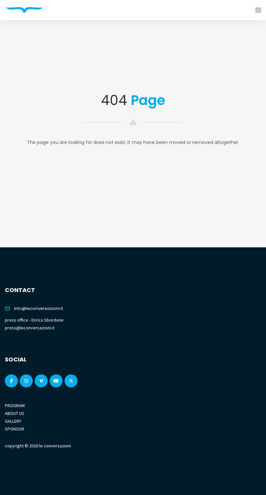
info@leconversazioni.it (38, 308)
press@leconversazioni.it (29, 328)
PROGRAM (15, 405)
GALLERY (13, 421)
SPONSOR (14, 429)
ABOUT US (14, 413)
